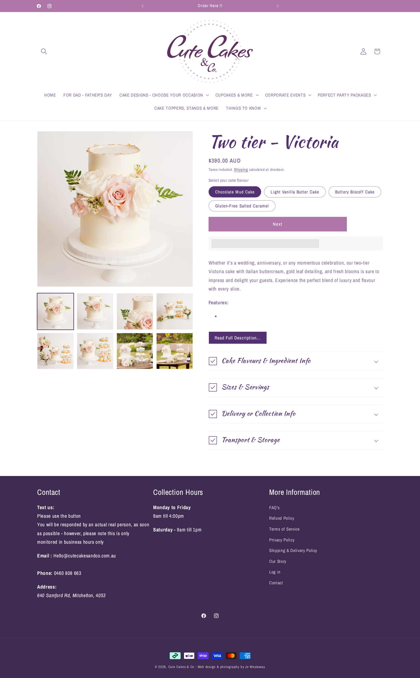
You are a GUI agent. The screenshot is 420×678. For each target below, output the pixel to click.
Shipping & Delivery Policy (293, 551)
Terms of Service (284, 529)
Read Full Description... (238, 338)
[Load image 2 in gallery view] (95, 311)
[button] (44, 51)
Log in (275, 572)
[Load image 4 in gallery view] (174, 311)
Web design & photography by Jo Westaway (231, 666)
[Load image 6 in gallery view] (95, 351)
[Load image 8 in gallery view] (174, 351)
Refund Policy (281, 518)
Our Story (277, 561)
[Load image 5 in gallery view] (55, 351)
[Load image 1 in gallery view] (55, 311)
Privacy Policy (281, 540)
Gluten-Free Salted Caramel (242, 206)
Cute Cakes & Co (181, 666)
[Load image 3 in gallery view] (135, 311)
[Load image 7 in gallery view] (135, 351)
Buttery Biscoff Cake (355, 192)
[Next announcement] (277, 6)
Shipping (241, 169)
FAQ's (274, 508)
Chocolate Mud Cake (235, 192)
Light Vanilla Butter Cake (295, 192)
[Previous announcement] (142, 6)
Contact (276, 583)
